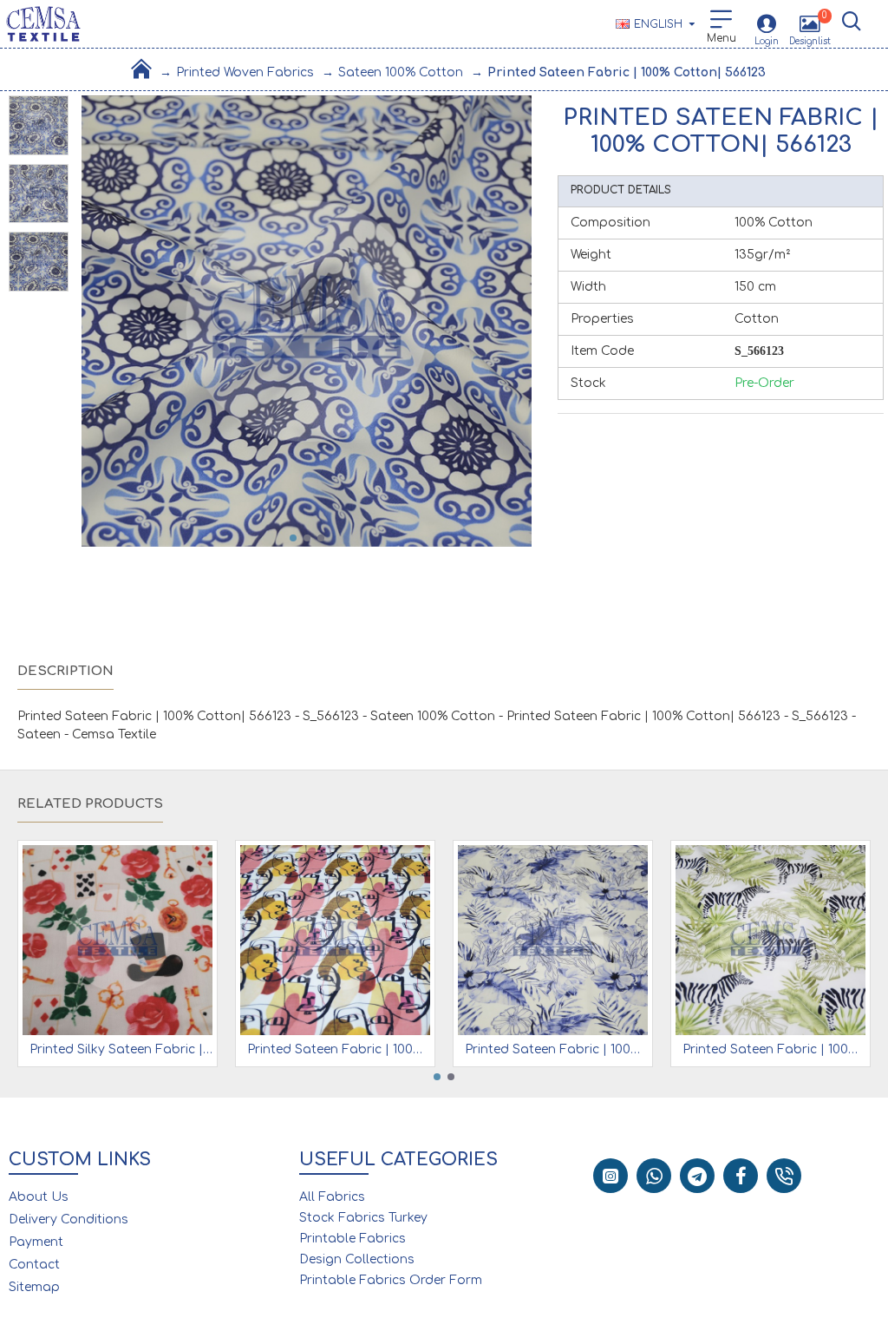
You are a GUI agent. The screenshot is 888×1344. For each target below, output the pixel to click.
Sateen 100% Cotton (400, 72)
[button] (293, 537)
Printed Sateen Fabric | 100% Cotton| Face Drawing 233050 (338, 1049)
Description (65, 671)
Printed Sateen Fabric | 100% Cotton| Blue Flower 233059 (556, 1049)
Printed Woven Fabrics (245, 72)
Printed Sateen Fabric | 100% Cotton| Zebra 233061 (773, 1049)
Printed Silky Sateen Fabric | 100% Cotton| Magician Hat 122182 (120, 1049)
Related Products (90, 804)
